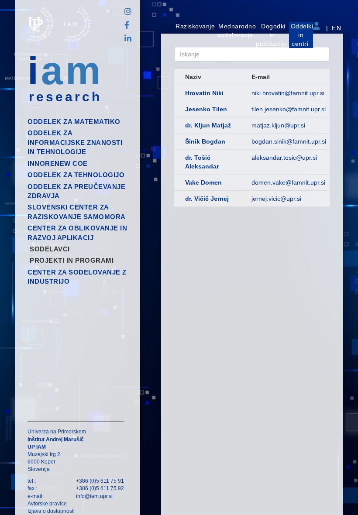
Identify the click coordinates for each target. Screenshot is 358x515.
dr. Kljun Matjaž (208, 125)
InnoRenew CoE (58, 163)
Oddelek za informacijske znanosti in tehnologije (75, 142)
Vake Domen (203, 182)
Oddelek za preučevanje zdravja (76, 191)
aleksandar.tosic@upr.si (284, 157)
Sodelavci (50, 249)
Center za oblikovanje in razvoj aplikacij (77, 232)
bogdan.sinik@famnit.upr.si (288, 141)
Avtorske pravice (47, 504)
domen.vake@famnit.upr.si (288, 182)
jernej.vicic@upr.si (276, 198)
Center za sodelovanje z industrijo (77, 276)
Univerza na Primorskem (57, 432)
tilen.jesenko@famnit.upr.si (288, 109)
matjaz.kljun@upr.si (278, 125)
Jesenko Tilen (206, 109)
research (65, 96)
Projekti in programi (72, 260)
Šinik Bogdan (205, 141)
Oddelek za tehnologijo (76, 175)
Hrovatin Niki (204, 92)
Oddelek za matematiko (74, 121)
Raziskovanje (195, 26)
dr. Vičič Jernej (207, 198)
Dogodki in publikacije (271, 35)
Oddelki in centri (302, 35)
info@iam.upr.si (94, 496)
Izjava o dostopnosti (51, 511)
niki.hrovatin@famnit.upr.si (287, 92)
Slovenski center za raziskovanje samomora (77, 211)
